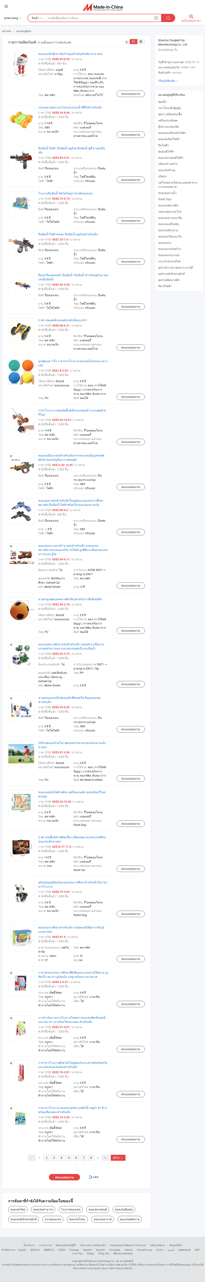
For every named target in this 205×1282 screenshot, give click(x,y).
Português (114, 1249)
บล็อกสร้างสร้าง (168, 164)
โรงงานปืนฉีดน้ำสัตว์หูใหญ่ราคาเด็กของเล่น (65, 193)
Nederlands (184, 1249)
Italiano (129, 1249)
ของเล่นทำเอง (166, 170)
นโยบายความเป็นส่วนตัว (93, 1245)
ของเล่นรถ (164, 242)
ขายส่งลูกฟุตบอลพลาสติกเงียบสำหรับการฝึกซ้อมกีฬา (70, 599)
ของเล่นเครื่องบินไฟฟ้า (172, 133)
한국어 (159, 1249)
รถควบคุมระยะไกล (169, 211)
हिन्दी (197, 1249)
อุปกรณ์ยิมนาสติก (169, 280)
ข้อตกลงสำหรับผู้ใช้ (66, 1245)
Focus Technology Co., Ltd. (105, 1261)
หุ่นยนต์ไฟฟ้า (166, 151)
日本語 (61, 1249)
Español (87, 1249)
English (22, 1249)
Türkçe (90, 1253)
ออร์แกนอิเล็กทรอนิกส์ (171, 274)
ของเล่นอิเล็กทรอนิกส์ (23, 1219)
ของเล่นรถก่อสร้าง (169, 249)
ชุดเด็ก (162, 102)
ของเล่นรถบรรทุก (169, 255)
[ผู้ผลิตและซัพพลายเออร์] (102, 7)
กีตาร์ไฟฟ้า (165, 286)
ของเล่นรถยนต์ (97, 1209)
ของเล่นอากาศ (103, 1219)
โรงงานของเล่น (70, 1209)
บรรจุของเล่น (53, 1219)
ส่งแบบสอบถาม (130, 94)
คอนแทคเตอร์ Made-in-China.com (128, 1245)
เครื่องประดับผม (168, 120)
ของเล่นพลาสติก (168, 205)
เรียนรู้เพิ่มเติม (168, 81)
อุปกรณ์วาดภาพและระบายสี (175, 267)
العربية (171, 1249)
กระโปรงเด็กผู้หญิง (169, 108)
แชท (95, 1177)
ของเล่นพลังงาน (130, 1219)
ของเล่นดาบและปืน (170, 218)
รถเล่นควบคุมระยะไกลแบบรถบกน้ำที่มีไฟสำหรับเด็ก (70, 107)
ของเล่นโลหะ (77, 1219)
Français (74, 1249)
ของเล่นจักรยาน (168, 230)
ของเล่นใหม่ (17, 1209)
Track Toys (164, 199)
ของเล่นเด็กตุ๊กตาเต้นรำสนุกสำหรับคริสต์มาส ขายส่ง (70, 54)
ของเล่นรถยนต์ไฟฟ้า (171, 158)
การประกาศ (45, 1245)
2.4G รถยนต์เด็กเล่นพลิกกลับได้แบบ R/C (62, 320)
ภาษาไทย (77, 1253)
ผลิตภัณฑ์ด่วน (157, 1245)
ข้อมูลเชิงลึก (175, 1245)
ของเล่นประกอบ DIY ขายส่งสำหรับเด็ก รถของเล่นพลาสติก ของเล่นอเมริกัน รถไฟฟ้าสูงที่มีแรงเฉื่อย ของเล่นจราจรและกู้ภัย (73, 550)
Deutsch (100, 1249)
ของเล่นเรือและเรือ (170, 236)
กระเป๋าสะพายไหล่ (169, 261)
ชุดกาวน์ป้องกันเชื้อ (170, 114)
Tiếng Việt (103, 1253)
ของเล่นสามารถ (43, 1209)
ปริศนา (162, 176)
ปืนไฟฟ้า (163, 145)
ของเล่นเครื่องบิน (168, 224)
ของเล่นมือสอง (124, 1209)
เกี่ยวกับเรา (29, 1245)
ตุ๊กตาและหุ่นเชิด (168, 126)
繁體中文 (49, 1249)
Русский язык (144, 1249)
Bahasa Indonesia (123, 1253)
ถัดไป (118, 1158)
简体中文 (35, 1249)
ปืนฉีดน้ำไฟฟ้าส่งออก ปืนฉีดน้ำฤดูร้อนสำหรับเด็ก (68, 234)
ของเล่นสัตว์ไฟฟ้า (169, 139)
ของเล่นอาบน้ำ (167, 193)
